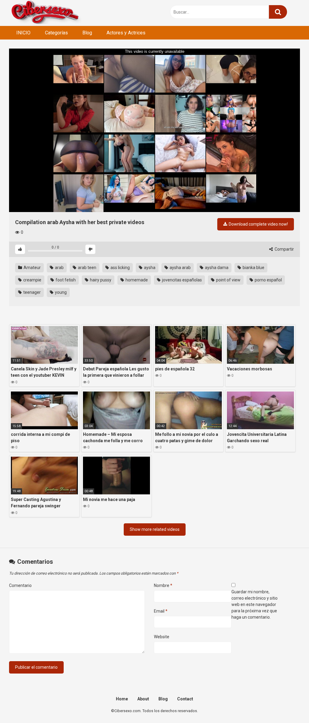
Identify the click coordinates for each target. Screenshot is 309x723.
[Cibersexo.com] (45, 13)
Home (122, 698)
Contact (185, 698)
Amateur (32, 267)
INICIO (23, 33)
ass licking (120, 267)
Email (160, 611)
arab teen (86, 267)
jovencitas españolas (181, 279)
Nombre (163, 585)
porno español (268, 279)
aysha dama (216, 267)
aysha (149, 267)
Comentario (20, 585)
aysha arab (180, 267)
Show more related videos (155, 529)
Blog (87, 33)
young (60, 292)
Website (161, 636)
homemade (136, 279)
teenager (31, 292)
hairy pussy (100, 279)
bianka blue (253, 267)
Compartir (284, 249)
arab (59, 267)
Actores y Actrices (126, 33)
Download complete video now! (258, 224)
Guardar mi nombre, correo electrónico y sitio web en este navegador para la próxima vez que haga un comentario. (254, 604)
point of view (228, 279)
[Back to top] (289, 705)
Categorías (56, 33)
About (143, 698)
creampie (31, 279)
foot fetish (65, 279)
